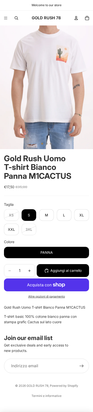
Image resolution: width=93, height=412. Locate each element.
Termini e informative (46, 396)
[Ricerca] (16, 18)
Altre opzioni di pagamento (46, 296)
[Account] (76, 18)
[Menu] (5, 18)
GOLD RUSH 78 (37, 386)
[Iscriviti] (81, 366)
